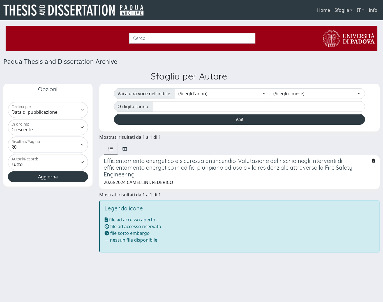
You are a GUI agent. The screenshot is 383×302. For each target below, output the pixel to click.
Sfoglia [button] (341, 10)
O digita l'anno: (133, 106)
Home (323, 10)
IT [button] (359, 10)
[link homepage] (75, 10)
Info (373, 10)
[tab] (111, 149)
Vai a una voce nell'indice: (144, 93)
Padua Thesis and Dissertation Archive (60, 61)
